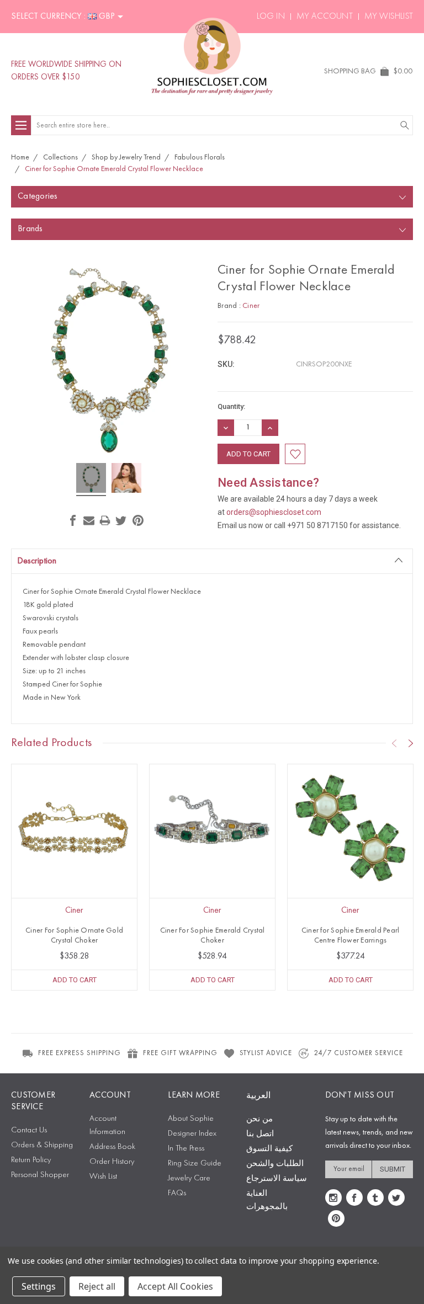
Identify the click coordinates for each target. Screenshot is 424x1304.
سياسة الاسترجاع (276, 1179)
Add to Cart (74, 980)
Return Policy (31, 1160)
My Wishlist (388, 16)
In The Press (186, 1149)
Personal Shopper (40, 1175)
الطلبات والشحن (275, 1164)
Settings (39, 1286)
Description (36, 561)
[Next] (410, 743)
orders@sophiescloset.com (273, 512)
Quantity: (231, 406)
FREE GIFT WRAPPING (180, 1053)
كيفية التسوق (269, 1149)
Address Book (112, 1147)
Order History (111, 1162)
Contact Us (29, 1130)
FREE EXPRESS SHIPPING (79, 1053)
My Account (324, 16)
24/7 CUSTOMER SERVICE (358, 1053)
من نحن (259, 1119)
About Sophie (191, 1119)
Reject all (96, 1286)
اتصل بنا (260, 1134)
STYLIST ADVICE (266, 1053)
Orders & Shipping (42, 1145)
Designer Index (192, 1134)
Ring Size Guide (194, 1163)
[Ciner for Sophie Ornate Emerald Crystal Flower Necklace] (91, 479)
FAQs (177, 1193)
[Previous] (394, 743)
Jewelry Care (189, 1178)
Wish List (103, 1177)
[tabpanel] (75, 877)
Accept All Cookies (175, 1286)
